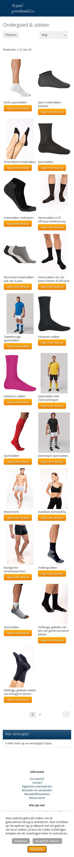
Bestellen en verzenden (37, 790)
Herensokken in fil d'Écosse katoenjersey (52, 219)
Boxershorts (11, 512)
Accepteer (37, 849)
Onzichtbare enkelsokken (20, 162)
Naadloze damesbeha (52, 512)
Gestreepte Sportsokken (53, 455)
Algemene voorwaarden (37, 786)
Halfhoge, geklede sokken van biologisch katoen (20, 692)
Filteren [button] (11, 35)
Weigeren (21, 841)
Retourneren (37, 798)
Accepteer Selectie (47, 841)
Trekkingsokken (47, 567)
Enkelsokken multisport (18, 218)
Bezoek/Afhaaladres (37, 794)
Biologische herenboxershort (14, 569)
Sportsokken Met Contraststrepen (48, 398)
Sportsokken (46, 162)
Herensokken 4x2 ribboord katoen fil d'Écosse (53, 279)
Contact (37, 782)
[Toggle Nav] (5, 6)
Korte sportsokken (15, 102)
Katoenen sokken (49, 337)
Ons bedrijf (37, 779)
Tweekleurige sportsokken (12, 338)
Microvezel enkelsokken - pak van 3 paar (19, 279)
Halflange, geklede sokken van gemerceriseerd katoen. (53, 630)
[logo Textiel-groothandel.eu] (27, 8)
